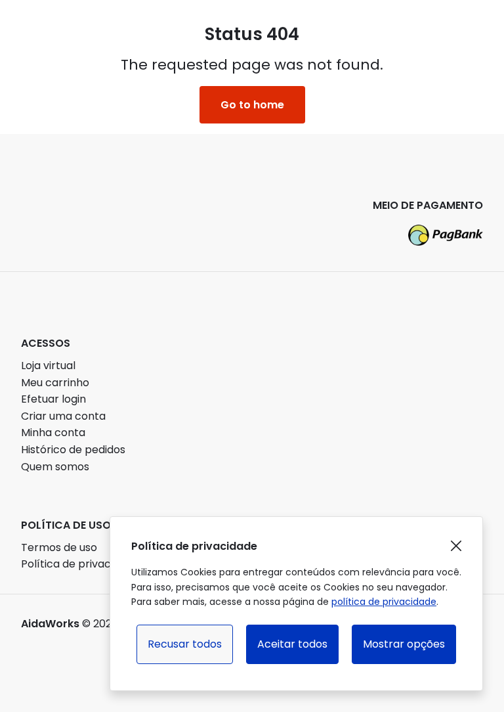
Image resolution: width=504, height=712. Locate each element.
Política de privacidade (80, 563)
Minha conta (53, 432)
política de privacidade (383, 601)
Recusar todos (185, 644)
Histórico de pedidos (73, 449)
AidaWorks (50, 623)
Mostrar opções (404, 644)
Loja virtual (48, 365)
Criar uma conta (63, 416)
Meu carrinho (55, 382)
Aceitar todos (292, 644)
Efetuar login (53, 399)
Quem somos (55, 466)
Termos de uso (59, 547)
